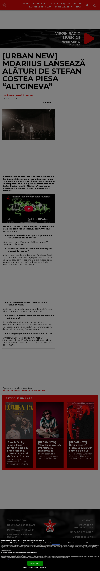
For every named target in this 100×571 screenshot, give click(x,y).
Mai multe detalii (56, 544)
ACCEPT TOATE (35, 563)
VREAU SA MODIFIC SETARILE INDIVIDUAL (34, 567)
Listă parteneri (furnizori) (7, 559)
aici (43, 547)
